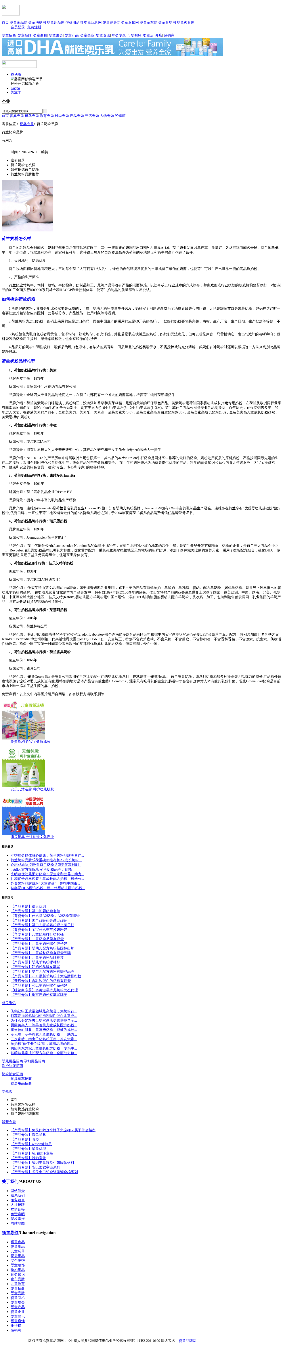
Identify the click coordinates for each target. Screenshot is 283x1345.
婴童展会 (56, 35)
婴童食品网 (18, 22)
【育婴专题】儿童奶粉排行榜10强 (37, 934)
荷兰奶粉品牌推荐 (18, 361)
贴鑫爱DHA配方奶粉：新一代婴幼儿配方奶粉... (48, 888)
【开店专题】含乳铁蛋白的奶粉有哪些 (41, 981)
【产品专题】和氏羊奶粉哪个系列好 (39, 985)
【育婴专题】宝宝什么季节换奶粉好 (39, 930)
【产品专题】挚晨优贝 (28, 906)
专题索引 (9, 1091)
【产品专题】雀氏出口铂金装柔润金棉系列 (44, 1172)
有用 (7, 140)
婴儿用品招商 (12, 1061)
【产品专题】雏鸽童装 (28, 1158)
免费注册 (34, 27)
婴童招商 (9, 35)
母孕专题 (32, 116)
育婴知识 (18, 1274)
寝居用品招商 (21, 1083)
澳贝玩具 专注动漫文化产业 (32, 837)
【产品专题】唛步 (25, 1139)
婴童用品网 (56, 22)
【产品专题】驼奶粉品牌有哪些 (35, 967)
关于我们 (10, 1181)
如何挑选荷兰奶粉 (18, 299)
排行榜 (16, 1326)
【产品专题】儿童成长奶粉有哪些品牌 (41, 953)
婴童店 (148, 35)
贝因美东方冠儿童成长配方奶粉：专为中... (44, 1048)
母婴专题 (119, 35)
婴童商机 (40, 35)
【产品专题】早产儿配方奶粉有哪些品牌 (42, 971)
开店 (158, 35)
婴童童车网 (148, 22)
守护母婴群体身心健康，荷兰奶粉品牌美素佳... (47, 855)
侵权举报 (18, 1219)
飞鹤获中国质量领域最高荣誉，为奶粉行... (44, 1011)
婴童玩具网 (93, 22)
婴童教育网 (186, 22)
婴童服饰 (18, 1265)
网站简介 (18, 1191)
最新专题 (9, 1122)
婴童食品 (18, 1242)
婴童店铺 (18, 1321)
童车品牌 (18, 1279)
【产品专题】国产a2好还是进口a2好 (39, 920)
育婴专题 (17, 116)
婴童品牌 (24, 35)
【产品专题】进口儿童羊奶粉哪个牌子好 (42, 925)
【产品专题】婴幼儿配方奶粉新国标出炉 (42, 948)
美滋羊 (16, 92)
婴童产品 (72, 35)
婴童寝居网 (111, 22)
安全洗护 (18, 1260)
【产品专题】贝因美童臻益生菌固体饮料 (42, 1163)
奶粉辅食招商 (12, 1074)
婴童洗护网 (37, 22)
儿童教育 (18, 1284)
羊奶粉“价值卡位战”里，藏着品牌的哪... (42, 1044)
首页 (5, 22)
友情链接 (18, 1209)
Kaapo (15, 88)
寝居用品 (18, 1256)
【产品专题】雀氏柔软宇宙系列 (35, 1167)
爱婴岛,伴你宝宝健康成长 (30, 741)
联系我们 (18, 1195)
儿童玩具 (18, 1251)
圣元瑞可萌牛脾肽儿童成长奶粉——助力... (44, 1034)
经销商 (169, 35)
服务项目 (18, 1200)
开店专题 (92, 116)
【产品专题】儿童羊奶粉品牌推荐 (37, 957)
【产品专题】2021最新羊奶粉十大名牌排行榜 (46, 976)
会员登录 (18, 27)
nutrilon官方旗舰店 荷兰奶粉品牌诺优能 (41, 869)
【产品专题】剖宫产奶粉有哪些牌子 (39, 995)
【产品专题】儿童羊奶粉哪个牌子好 (39, 943)
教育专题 (47, 116)
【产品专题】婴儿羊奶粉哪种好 (35, 962)
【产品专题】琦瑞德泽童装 (32, 1153)
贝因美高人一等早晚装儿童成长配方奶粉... (44, 1025)
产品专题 (77, 116)
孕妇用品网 (74, 22)
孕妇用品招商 (34, 1061)
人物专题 (107, 116)
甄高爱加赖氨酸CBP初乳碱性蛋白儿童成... (44, 1016)
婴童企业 (87, 35)
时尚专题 (62, 116)
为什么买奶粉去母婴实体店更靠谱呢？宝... (44, 1020)
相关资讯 (9, 1003)
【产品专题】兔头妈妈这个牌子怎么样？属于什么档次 (53, 1130)
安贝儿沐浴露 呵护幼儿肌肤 (32, 789)
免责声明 (18, 1214)
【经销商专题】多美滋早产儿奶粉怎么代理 (44, 990)
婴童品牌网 (187, 1341)
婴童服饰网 (130, 22)
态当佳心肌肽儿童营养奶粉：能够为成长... (44, 1030)
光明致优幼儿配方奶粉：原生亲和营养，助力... (47, 874)
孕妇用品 (18, 1270)
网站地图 (18, 1223)
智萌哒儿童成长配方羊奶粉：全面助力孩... (44, 1053)
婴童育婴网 (167, 22)
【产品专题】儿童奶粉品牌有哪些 (37, 939)
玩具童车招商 (21, 1079)
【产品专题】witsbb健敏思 (31, 1144)
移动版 (16, 74)
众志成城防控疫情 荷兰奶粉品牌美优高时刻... (46, 865)
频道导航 (10, 1232)
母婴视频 (134, 35)
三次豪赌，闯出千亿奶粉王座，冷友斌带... (44, 1039)
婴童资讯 (103, 35)
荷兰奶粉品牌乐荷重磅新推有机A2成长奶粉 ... (46, 860)
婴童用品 (18, 1246)
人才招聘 (18, 1205)
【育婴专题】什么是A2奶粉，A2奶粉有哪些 (45, 916)
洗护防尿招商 (12, 1066)
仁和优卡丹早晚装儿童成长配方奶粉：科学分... (47, 879)
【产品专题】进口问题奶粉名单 (35, 911)
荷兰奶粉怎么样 (16, 238)
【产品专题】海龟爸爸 (28, 1135)
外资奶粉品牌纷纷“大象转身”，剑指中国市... (45, 883)
